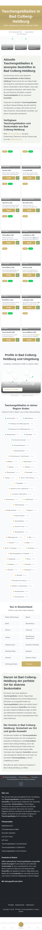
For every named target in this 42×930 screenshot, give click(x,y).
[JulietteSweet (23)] (27, 373)
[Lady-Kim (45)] (9, 370)
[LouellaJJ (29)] (15, 376)
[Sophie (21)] (31, 375)
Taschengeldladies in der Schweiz (14, 851)
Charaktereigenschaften (10, 829)
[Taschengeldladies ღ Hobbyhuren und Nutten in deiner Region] (21, 2)
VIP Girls (5, 840)
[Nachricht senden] (17, 178)
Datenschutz (19, 905)
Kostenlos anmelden (11, 389)
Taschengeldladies (14, 134)
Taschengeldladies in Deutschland (14, 844)
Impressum (30, 905)
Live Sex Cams (7, 836)
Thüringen (34, 777)
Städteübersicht (16, 139)
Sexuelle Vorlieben (8, 833)
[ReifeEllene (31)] (25, 379)
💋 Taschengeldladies (9, 777)
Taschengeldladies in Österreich (13, 847)
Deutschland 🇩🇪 (24, 777)
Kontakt (11, 905)
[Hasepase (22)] (11, 380)
